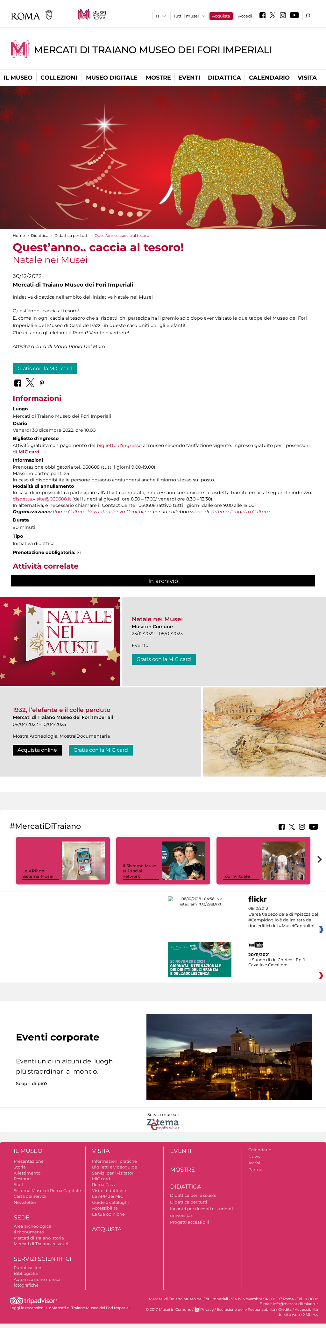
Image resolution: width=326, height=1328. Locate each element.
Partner (256, 1169)
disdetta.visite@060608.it (42, 499)
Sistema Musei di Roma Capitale (47, 1190)
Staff (18, 1184)
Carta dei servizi (30, 1196)
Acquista (221, 15)
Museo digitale (112, 77)
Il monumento (29, 1231)
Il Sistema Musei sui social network (140, 871)
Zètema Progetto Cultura (240, 512)
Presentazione (29, 1161)
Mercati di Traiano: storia (39, 1237)
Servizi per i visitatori (113, 1172)
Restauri (22, 1178)
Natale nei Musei (157, 619)
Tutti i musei (186, 15)
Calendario (269, 77)
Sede (22, 1217)
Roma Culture (69, 512)
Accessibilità (105, 1208)
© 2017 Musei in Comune (168, 1309)
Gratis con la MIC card (45, 369)
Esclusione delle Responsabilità (246, 1309)
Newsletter (25, 1202)
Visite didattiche (109, 1190)
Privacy (207, 1309)
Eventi (189, 77)
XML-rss (310, 1314)
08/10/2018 (283, 917)
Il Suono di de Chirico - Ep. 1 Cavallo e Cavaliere (276, 962)
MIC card (101, 1178)
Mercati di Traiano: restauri (41, 1243)
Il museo (18, 77)
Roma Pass (103, 1184)
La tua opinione (108, 1214)
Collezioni (58, 77)
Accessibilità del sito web (298, 1312)
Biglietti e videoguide (114, 1166)
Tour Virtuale (236, 876)
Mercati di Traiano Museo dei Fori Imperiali (153, 50)
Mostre (158, 77)
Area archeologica (32, 1226)
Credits (285, 1309)
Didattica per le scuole (193, 1195)
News (254, 1156)
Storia (20, 1166)
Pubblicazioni (28, 1267)
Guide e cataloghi (110, 1202)
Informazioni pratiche (114, 1161)
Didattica (224, 77)
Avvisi (254, 1162)
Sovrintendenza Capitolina (119, 512)
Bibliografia (26, 1273)
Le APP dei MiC (107, 1196)
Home (19, 235)
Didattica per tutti (71, 235)
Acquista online (37, 750)
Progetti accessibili (189, 1222)
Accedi (245, 15)
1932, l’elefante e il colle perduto (61, 710)
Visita (307, 77)
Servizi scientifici (42, 1259)
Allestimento (27, 1172)
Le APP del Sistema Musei (37, 873)
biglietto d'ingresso (119, 445)
